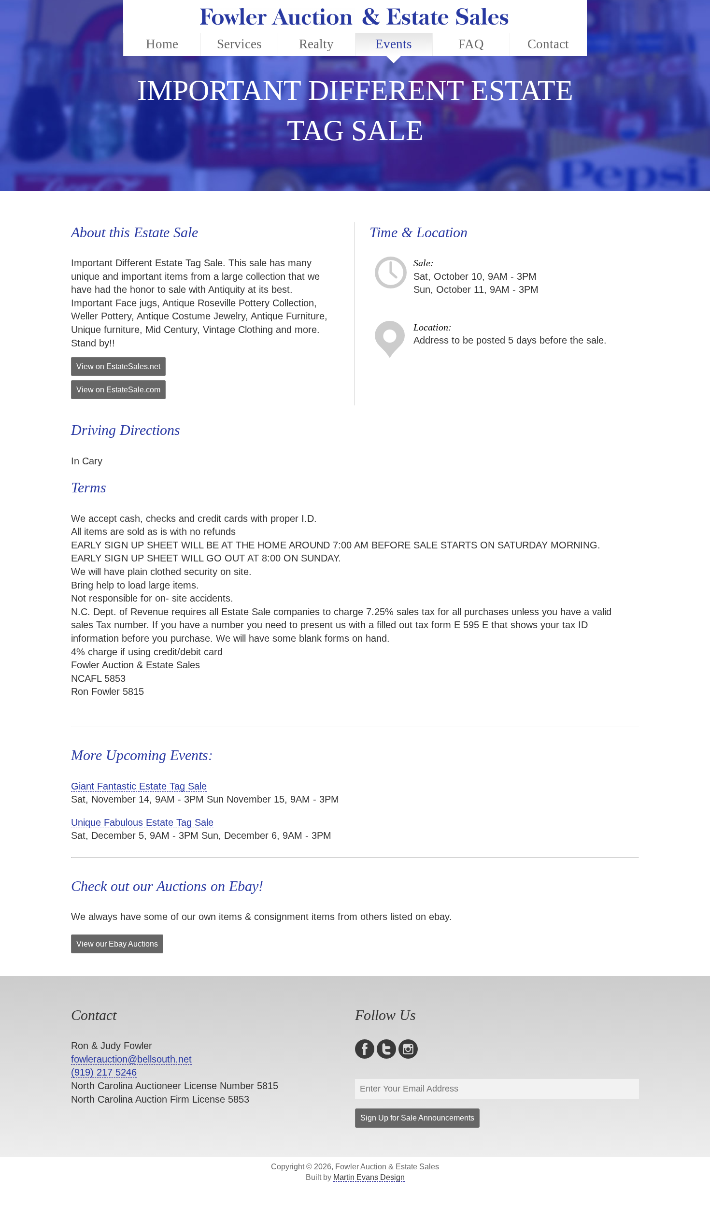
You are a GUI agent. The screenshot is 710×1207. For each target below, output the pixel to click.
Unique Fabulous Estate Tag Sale (142, 822)
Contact (548, 44)
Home (162, 44)
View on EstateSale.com (118, 390)
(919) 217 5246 (104, 1072)
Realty (316, 44)
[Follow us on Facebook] (366, 1049)
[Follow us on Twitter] (387, 1049)
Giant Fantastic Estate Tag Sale (139, 786)
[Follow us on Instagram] (409, 1049)
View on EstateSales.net (118, 366)
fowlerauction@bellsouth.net (131, 1059)
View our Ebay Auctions (117, 944)
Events (393, 44)
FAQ (471, 44)
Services (239, 44)
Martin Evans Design (369, 1177)
